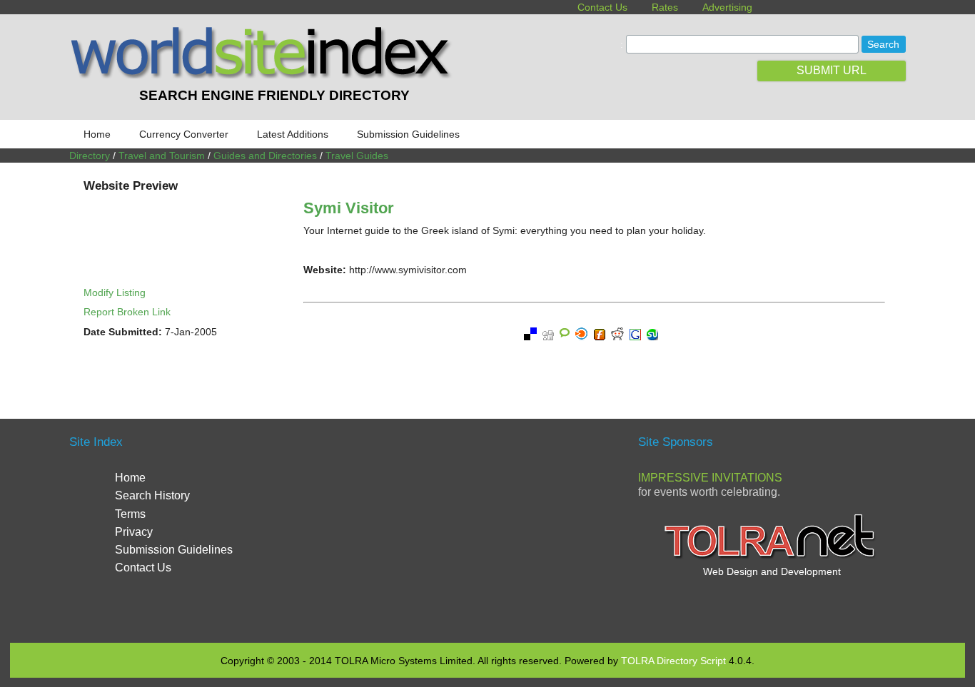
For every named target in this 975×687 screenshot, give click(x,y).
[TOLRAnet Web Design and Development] (772, 557)
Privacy (134, 532)
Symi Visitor (348, 208)
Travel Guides (356, 155)
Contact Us (602, 7)
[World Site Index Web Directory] (264, 75)
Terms (130, 514)
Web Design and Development (772, 571)
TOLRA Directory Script (673, 660)
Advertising (727, 7)
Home (97, 134)
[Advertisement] (487, 529)
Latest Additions (292, 134)
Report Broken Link (127, 311)
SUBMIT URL (832, 70)
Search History (152, 495)
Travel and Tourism (161, 155)
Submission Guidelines (408, 134)
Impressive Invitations (710, 478)
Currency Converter (183, 134)
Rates (665, 7)
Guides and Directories (265, 155)
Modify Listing (115, 292)
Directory (89, 155)
